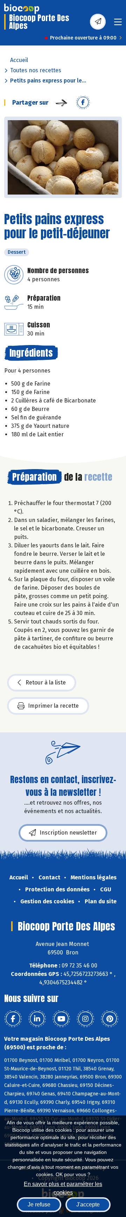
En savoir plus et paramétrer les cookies (63, 1187)
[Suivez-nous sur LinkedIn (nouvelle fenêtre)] (37, 1019)
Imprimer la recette (53, 705)
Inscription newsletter (68, 832)
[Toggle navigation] (118, 24)
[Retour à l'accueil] (21, 9)
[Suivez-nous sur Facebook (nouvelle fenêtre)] (13, 1019)
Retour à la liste (46, 682)
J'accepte (88, 1204)
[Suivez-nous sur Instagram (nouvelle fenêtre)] (85, 1019)
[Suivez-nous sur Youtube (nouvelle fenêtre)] (61, 1019)
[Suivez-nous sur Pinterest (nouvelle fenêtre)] (109, 1019)
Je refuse (39, 1204)
